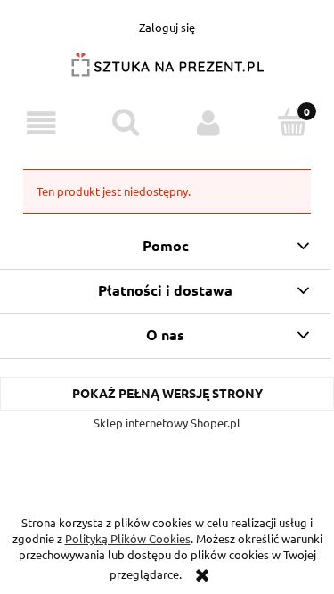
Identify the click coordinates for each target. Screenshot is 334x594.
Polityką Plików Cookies (128, 538)
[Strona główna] (167, 71)
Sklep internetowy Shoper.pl (167, 422)
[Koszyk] (292, 122)
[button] (42, 123)
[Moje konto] (209, 123)
